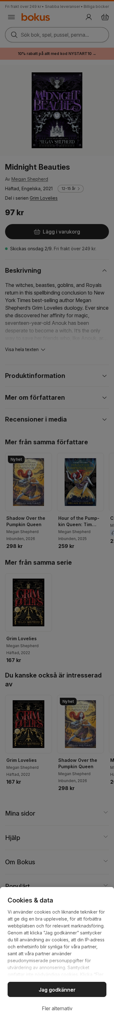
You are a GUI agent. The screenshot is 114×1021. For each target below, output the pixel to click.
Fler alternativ (57, 1008)
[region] (57, 954)
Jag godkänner (57, 990)
